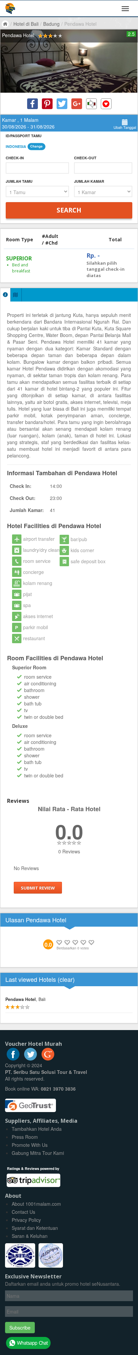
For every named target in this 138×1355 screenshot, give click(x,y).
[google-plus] (48, 1058)
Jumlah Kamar (89, 181)
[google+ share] (76, 103)
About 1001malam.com (36, 1203)
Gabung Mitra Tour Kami (38, 1153)
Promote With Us (30, 1144)
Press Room (25, 1136)
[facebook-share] (32, 103)
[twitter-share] (62, 103)
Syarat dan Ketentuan (35, 1227)
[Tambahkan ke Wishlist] (106, 103)
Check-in (15, 157)
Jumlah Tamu (19, 181)
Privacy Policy (26, 1219)
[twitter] (30, 1058)
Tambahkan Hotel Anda (37, 1128)
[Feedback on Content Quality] (91, 103)
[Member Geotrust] (30, 1103)
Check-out (85, 157)
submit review (38, 888)
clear (66, 979)
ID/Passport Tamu (24, 135)
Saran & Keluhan (30, 1236)
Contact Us (23, 1211)
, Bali (25, 999)
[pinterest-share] (47, 103)
